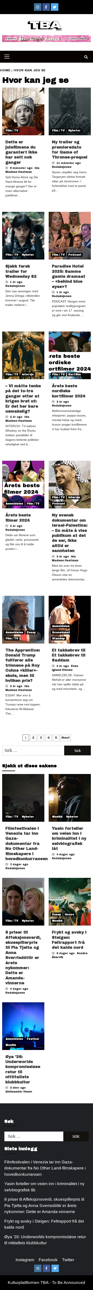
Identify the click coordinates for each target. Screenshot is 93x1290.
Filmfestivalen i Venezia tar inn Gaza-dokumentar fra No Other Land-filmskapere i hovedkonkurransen (26, 843)
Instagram (25, 1259)
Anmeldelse (14, 503)
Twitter (68, 1259)
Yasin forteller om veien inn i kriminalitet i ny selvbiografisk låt (69, 838)
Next (65, 737)
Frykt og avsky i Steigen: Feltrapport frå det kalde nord (44, 1224)
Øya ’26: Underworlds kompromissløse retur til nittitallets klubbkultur (45, 1239)
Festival (33, 1038)
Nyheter (74, 130)
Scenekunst (61, 632)
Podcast (74, 254)
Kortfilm (74, 374)
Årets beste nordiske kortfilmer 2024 (68, 391)
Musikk (57, 816)
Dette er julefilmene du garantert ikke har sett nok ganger (21, 152)
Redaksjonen (61, 166)
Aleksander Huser (18, 1091)
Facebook (48, 1259)
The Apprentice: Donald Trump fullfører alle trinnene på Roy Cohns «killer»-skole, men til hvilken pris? (22, 665)
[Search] (86, 57)
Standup (58, 638)
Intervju (28, 374)
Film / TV (12, 130)
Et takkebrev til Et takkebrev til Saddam (68, 655)
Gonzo (69, 914)
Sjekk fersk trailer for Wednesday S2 (21, 271)
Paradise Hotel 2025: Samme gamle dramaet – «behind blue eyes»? (68, 276)
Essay (31, 632)
